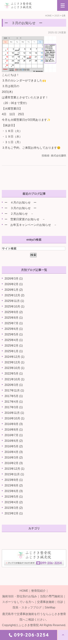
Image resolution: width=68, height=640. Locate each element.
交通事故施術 (45, 601)
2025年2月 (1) (14, 345)
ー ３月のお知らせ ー (23, 23)
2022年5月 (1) (14, 373)
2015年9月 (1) (14, 479)
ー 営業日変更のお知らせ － (25, 219)
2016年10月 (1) (14, 418)
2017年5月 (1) (14, 396)
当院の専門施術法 (51, 596)
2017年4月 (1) (14, 401)
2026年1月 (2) (14, 289)
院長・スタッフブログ (27, 607)
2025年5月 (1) (14, 334)
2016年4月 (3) (14, 451)
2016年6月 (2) (14, 440)
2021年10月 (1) (14, 379)
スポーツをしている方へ (18, 601)
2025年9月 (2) (14, 312)
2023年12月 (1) (14, 362)
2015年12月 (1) (14, 468)
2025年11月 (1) (14, 300)
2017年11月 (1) (14, 390)
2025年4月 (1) (14, 340)
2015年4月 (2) (14, 502)
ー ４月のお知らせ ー (20, 202)
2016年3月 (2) (14, 457)
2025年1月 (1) (14, 351)
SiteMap (50, 607)
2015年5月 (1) (14, 496)
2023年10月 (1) (14, 367)
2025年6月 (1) (14, 328)
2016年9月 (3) (14, 424)
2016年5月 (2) (14, 446)
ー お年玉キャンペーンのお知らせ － (31, 224)
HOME (48, 15)
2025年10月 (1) (14, 306)
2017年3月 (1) (14, 407)
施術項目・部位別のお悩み (19, 596)
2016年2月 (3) (14, 463)
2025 (56, 15)
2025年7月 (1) (14, 323)
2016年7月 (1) (14, 435)
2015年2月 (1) (14, 513)
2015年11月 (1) (14, 474)
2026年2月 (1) (14, 284)
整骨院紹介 (38, 590)
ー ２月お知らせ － (19, 213)
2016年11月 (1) (14, 412)
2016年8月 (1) (14, 429)
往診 (60, 601)
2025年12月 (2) (14, 295)
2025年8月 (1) (14, 317)
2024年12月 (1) (14, 356)
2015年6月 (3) (14, 491)
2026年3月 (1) (14, 278)
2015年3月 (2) (14, 507)
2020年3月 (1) (14, 384)
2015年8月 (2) (14, 485)
